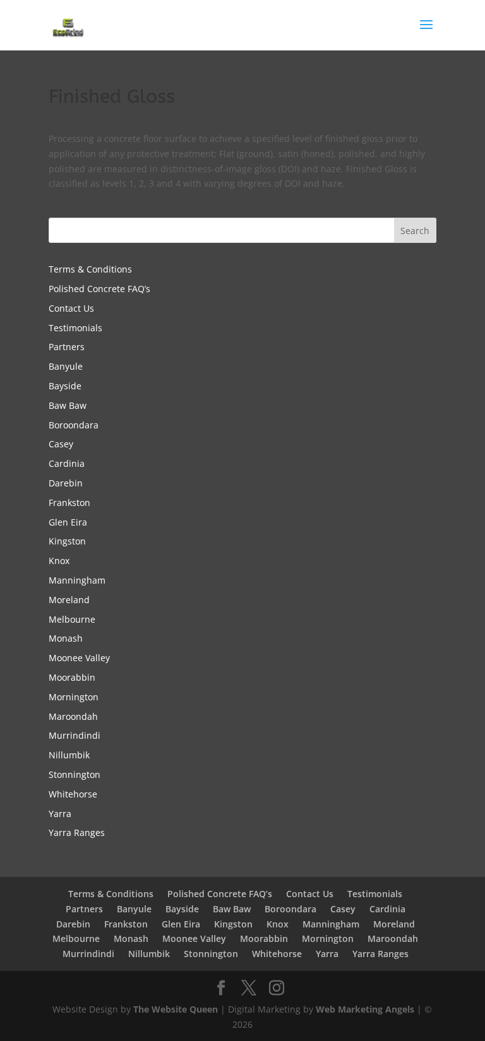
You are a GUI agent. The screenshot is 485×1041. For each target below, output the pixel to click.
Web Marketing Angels (365, 1009)
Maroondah (73, 716)
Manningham (77, 580)
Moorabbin (72, 677)
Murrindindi (74, 735)
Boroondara (74, 425)
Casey (61, 444)
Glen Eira (68, 522)
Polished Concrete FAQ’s (99, 289)
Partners (67, 347)
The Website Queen (175, 1009)
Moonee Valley (79, 658)
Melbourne (72, 619)
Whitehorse (73, 794)
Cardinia (67, 463)
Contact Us (71, 308)
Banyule (66, 366)
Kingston (67, 541)
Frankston (69, 503)
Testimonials (75, 328)
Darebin (66, 483)
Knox (59, 561)
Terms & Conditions (90, 269)
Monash (66, 638)
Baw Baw (68, 405)
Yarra (60, 814)
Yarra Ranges (77, 832)
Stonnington (74, 774)
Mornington (74, 697)
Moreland (69, 600)
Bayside (65, 386)
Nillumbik (69, 755)
